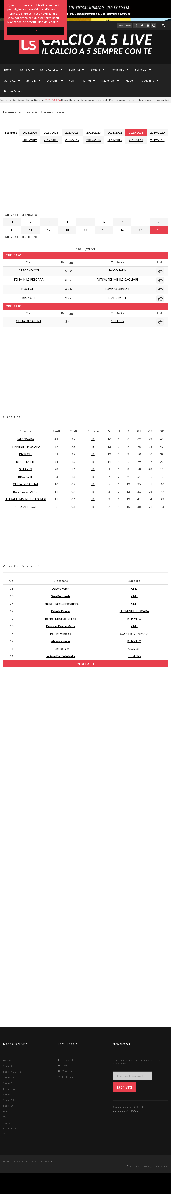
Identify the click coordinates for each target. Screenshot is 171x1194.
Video (129, 80)
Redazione (125, 25)
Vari (71, 80)
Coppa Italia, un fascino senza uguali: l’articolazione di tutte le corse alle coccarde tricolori (102, 100)
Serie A (25, 69)
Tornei (87, 80)
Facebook (67, 1059)
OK (35, 31)
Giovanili (53, 80)
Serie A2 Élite (49, 69)
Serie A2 (74, 69)
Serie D (31, 80)
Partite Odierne (14, 91)
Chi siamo (18, 1161)
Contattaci (32, 1161)
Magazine (147, 80)
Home (8, 69)
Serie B (95, 69)
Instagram (68, 1077)
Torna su (46, 1161)
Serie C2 (10, 80)
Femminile (117, 69)
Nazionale (108, 80)
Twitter (67, 1065)
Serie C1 (141, 69)
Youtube (67, 1071)
